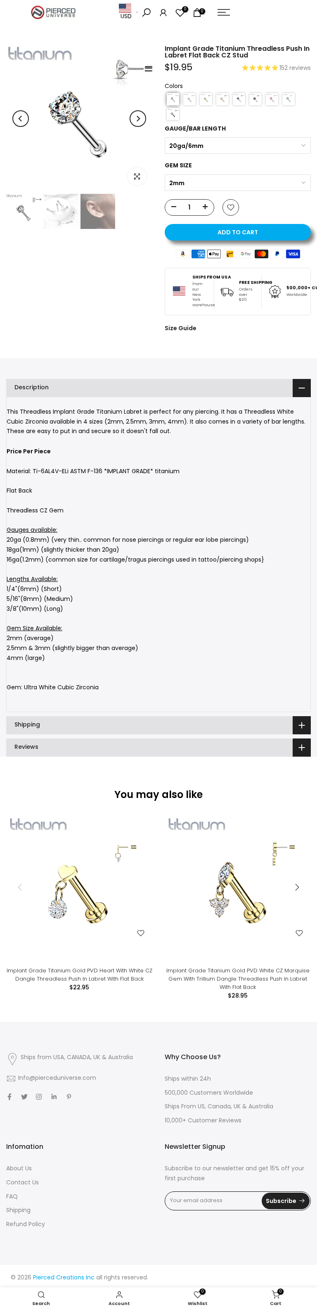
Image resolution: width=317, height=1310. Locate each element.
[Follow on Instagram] (39, 1097)
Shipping (18, 1211)
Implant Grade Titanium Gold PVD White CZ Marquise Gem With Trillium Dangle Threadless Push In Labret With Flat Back (238, 979)
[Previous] (20, 118)
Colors (174, 86)
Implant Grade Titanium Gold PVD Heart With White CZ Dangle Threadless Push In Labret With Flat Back (79, 975)
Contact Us (22, 1183)
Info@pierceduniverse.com (57, 1078)
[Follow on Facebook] (9, 1097)
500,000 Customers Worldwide (209, 1093)
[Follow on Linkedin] (54, 1097)
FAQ (12, 1197)
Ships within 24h (188, 1079)
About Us (19, 1169)
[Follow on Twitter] (24, 1097)
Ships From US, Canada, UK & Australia (219, 1107)
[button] (260, 68)
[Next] (138, 118)
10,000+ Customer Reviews (203, 1121)
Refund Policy (25, 1225)
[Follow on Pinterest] (69, 1097)
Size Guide (180, 328)
